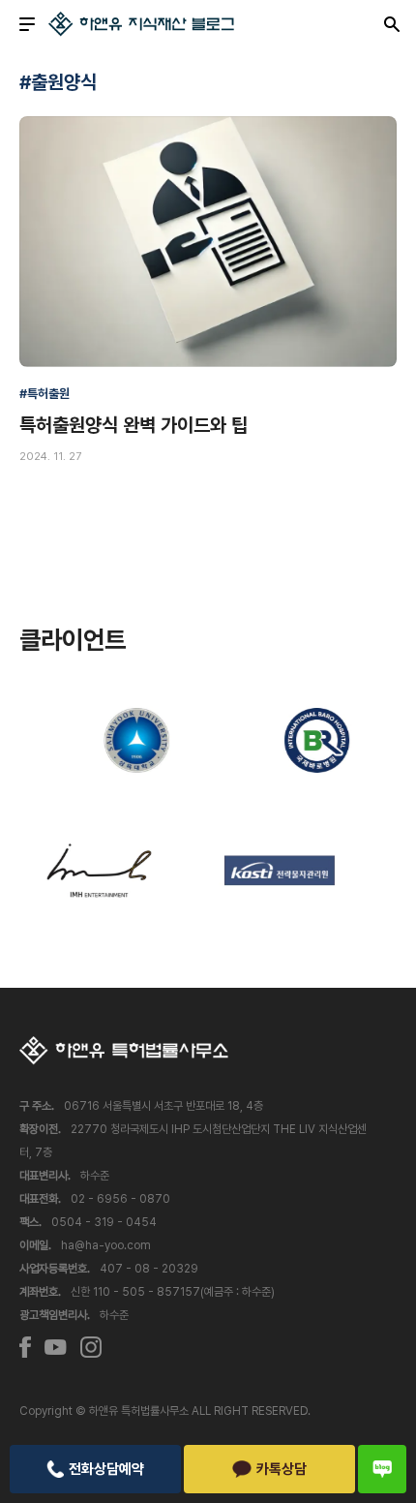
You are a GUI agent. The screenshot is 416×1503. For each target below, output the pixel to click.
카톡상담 (281, 1469)
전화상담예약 (106, 1469)
